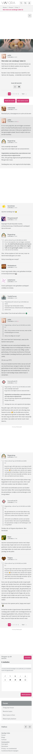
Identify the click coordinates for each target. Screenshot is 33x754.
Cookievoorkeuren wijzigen (9, 751)
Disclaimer (4, 746)
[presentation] (16, 686)
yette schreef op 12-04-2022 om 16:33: (16, 240)
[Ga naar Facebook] (26, 727)
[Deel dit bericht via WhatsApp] (15, 87)
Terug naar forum (8, 708)
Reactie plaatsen (26, 694)
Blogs (3, 737)
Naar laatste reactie (23, 100)
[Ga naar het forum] (25, 3)
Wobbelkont (12, 266)
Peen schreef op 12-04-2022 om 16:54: (15, 461)
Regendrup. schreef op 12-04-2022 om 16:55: (18, 506)
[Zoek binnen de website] (21, 3)
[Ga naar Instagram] (30, 727)
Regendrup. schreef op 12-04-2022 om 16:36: (18, 325)
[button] (5, 676)
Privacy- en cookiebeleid (8, 748)
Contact (4, 739)
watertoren (11, 280)
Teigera (10, 558)
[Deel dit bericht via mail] (19, 87)
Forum (11, 7)
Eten (16, 7)
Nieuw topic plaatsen (9, 719)
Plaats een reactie (9, 100)
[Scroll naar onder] (30, 16)
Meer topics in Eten (9, 715)
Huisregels (4, 744)
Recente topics (7, 711)
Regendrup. (12, 141)
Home (5, 7)
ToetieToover (12, 296)
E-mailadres (5, 662)
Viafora (4, 727)
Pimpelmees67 (13, 218)
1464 (23, 94)
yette (9, 55)
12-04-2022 (10, 57)
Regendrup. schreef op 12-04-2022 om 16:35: (18, 387)
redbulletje (11, 108)
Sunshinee (11, 206)
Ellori (9, 537)
